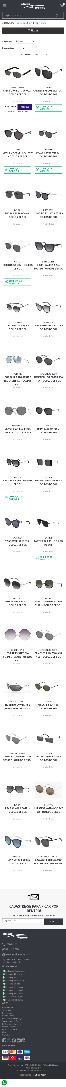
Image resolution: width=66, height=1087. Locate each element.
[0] (62, 6)
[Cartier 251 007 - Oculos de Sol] (17, 247)
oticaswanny (8, 23)
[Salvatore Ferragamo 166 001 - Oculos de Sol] (48, 842)
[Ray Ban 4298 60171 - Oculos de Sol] (17, 790)
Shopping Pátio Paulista (15, 981)
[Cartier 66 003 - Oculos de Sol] (17, 462)
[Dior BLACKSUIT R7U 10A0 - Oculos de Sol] (17, 135)
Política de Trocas (9, 1029)
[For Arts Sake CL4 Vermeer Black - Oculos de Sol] (17, 635)
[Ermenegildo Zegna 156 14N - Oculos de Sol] (48, 359)
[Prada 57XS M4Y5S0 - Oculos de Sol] (48, 411)
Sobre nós (6, 1010)
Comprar (25, 107)
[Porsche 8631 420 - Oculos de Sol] (48, 687)
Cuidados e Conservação (12, 1018)
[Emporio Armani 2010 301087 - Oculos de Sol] (17, 738)
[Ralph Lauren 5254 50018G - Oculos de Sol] (48, 247)
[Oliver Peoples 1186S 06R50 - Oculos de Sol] (17, 411)
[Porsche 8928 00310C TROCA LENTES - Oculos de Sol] (17, 359)
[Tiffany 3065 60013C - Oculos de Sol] (17, 583)
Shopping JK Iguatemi (14, 987)
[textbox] (27, 15)
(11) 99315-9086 (12, 949)
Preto (44, 23)
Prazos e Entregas (9, 1027)
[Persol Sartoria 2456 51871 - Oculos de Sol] (48, 583)
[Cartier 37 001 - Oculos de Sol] (48, 523)
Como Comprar (8, 1016)
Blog (4, 1032)
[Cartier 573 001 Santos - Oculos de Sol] (48, 72)
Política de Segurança (11, 1024)
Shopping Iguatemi (13, 984)
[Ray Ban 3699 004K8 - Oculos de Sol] (17, 195)
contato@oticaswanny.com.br (18, 954)
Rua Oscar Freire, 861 (14, 997)
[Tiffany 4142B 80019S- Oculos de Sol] (17, 842)
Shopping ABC (11, 977)
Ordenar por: (7, 41)
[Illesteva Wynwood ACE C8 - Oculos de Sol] (48, 790)
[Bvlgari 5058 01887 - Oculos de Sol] (48, 135)
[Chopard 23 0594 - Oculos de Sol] (17, 307)
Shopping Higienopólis (14, 990)
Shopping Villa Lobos (14, 993)
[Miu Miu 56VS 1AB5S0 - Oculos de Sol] (48, 462)
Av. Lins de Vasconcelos (15, 971)
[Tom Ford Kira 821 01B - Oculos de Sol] (48, 307)
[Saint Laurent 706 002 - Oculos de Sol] (17, 72)
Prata (35, 23)
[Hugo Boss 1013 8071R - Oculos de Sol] (48, 195)
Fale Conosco (7, 1007)
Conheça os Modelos (46, 107)
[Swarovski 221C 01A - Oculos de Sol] (17, 523)
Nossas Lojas (7, 1013)
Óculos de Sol (24, 23)
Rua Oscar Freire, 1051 (14, 1000)
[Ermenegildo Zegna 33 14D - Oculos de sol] (48, 635)
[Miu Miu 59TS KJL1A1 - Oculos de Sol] (48, 738)
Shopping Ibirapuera (13, 974)
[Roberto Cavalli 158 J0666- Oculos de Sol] (17, 687)
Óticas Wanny (40, 1075)
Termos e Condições (10, 1021)
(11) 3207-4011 (11, 944)
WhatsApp (3, 971)
